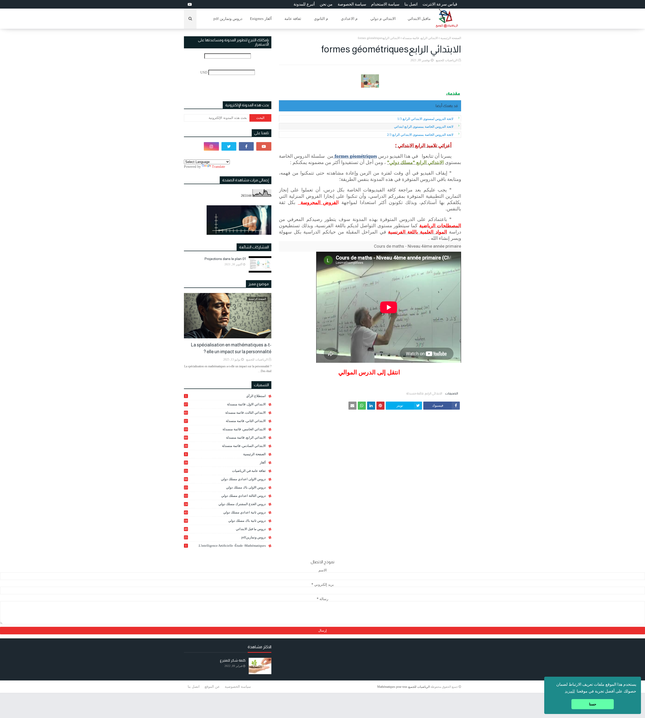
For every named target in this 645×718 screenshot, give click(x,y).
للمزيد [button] (570, 691)
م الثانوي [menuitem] (321, 19)
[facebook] (246, 146)
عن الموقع (212, 687)
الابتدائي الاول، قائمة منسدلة (225, 404)
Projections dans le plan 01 (225, 259)
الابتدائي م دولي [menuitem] (383, 19)
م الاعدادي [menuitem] (349, 19)
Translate (218, 167)
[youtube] (189, 4)
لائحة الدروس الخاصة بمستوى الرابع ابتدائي (423, 126)
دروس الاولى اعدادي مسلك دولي (225, 479)
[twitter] (228, 146)
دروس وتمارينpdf (225, 537)
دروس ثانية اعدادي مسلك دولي (225, 512)
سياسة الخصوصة (352, 4)
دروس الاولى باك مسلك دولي (225, 487)
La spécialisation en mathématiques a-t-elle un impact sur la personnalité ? (231, 348)
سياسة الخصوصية (238, 687)
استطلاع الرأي (225, 396)
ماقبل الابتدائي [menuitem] (419, 19)
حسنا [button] (592, 704)
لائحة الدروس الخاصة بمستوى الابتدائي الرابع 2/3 (420, 135)
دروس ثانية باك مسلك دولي (225, 521)
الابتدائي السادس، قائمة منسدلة (225, 446)
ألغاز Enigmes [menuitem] (261, 19)
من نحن (326, 4)
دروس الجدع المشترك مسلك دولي (225, 504)
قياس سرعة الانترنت (440, 4)
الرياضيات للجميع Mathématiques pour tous (403, 687)
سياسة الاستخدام (385, 4)
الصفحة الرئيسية (450, 38)
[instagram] (211, 146)
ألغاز (225, 462)
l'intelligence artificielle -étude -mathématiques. (225, 545)
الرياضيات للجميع (447, 60)
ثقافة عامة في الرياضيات (225, 471)
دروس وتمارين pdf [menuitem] (227, 19)
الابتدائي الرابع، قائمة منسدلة (420, 38)
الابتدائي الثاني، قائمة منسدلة (225, 421)
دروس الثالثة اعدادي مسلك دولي (225, 496)
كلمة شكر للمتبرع (233, 660)
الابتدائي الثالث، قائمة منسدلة (225, 412)
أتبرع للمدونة (304, 4)
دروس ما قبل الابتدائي (225, 529)
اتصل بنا (410, 4)
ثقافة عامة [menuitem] (292, 19)
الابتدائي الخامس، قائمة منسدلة (225, 429)
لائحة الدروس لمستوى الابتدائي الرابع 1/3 (425, 119)
